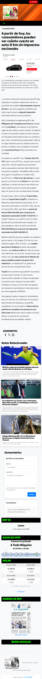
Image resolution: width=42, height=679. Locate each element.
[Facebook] (39, 2)
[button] (27, 2)
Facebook (21, 591)
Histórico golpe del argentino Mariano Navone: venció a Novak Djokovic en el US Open (20, 368)
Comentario (9, 472)
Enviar (31, 494)
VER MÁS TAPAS (21, 635)
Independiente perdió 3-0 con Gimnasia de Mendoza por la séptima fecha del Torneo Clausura (18, 438)
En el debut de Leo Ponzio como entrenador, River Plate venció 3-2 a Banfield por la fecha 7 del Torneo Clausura (20, 403)
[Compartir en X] (9, 335)
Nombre (8, 464)
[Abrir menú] (4, 23)
